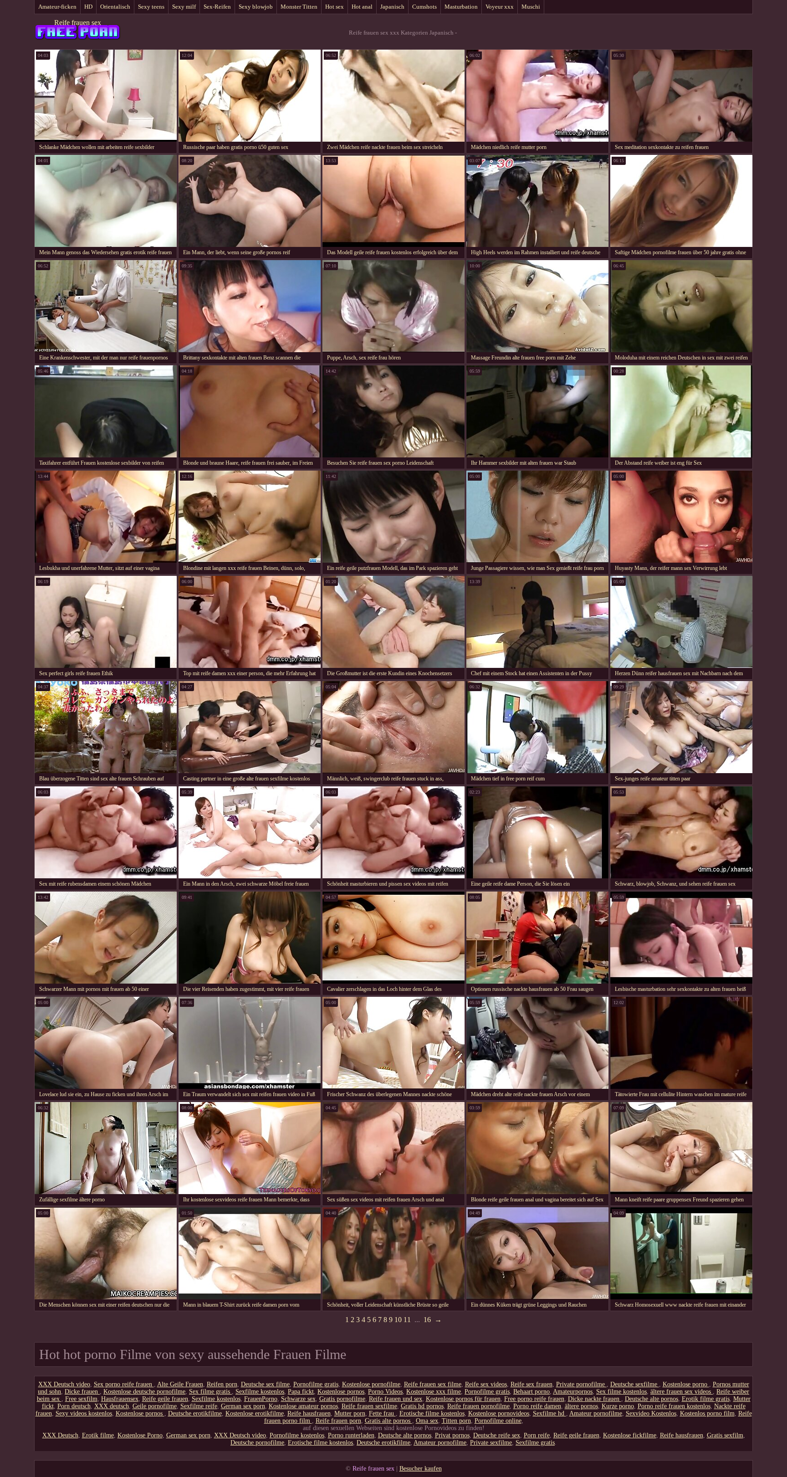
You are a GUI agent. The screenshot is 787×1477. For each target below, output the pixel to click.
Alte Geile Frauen (180, 1384)
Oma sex (427, 1420)
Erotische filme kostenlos (432, 1413)
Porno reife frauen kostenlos (674, 1406)
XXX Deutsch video (64, 1384)
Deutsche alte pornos (651, 1398)
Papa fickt (301, 1391)
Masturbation (461, 6)
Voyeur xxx (499, 6)
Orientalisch (115, 6)
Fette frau (382, 1413)
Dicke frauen (82, 1391)
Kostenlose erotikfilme (254, 1413)
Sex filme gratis (210, 1391)
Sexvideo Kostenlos (651, 1413)
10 (398, 1319)
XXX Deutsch (60, 1435)
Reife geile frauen (165, 1398)
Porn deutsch (74, 1406)
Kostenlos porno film (707, 1413)
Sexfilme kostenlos (259, 1391)
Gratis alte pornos (388, 1420)
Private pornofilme (581, 1384)
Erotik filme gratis (706, 1398)
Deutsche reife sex (496, 1435)
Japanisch (392, 6)
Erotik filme (98, 1435)
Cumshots (424, 6)
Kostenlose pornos (340, 1391)
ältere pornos (581, 1406)
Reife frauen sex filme (432, 1384)
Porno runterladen (351, 1435)
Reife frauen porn (338, 1420)
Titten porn (456, 1420)
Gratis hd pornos (422, 1406)
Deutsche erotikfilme (195, 1413)
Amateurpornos (573, 1391)
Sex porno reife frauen (124, 1384)
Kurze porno (618, 1406)
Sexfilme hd (549, 1413)
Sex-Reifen (217, 6)
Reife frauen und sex (395, 1398)
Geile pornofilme (155, 1406)
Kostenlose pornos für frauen (463, 1398)
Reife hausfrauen (309, 1413)
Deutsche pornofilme (257, 1442)
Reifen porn (222, 1384)
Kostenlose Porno (140, 1435)
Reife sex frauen (531, 1384)
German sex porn (243, 1406)
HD (88, 6)
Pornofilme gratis (315, 1384)
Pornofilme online (498, 1420)
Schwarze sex (298, 1398)
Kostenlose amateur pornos (303, 1406)
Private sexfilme (491, 1442)
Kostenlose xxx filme (433, 1391)
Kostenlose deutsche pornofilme (144, 1391)
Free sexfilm (81, 1398)
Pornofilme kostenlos (297, 1435)
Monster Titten (299, 6)
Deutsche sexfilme (634, 1384)
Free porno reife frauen (534, 1398)
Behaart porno (531, 1391)
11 (407, 1319)
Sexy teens (151, 6)
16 (427, 1319)
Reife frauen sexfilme (369, 1406)
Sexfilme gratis (535, 1442)
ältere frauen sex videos (681, 1391)
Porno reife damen (537, 1406)
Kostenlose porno (686, 1384)
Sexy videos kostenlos (84, 1413)
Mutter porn (349, 1413)
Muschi (530, 6)
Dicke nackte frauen (594, 1398)
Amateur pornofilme (595, 1413)
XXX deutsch (111, 1406)
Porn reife (537, 1435)
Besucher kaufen (420, 1468)
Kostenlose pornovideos (498, 1413)
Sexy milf (184, 6)
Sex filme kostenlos (621, 1391)
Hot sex (334, 6)
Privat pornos (452, 1435)
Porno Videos (385, 1391)
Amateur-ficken (57, 6)
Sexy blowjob (256, 6)
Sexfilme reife (198, 1406)
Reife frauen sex (77, 22)
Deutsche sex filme (265, 1384)
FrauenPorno (260, 1398)
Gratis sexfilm (725, 1435)
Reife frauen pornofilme (478, 1406)
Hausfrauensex (119, 1398)
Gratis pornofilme (342, 1398)
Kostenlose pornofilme (371, 1384)
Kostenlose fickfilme (629, 1435)
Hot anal (362, 6)
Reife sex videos (486, 1384)
